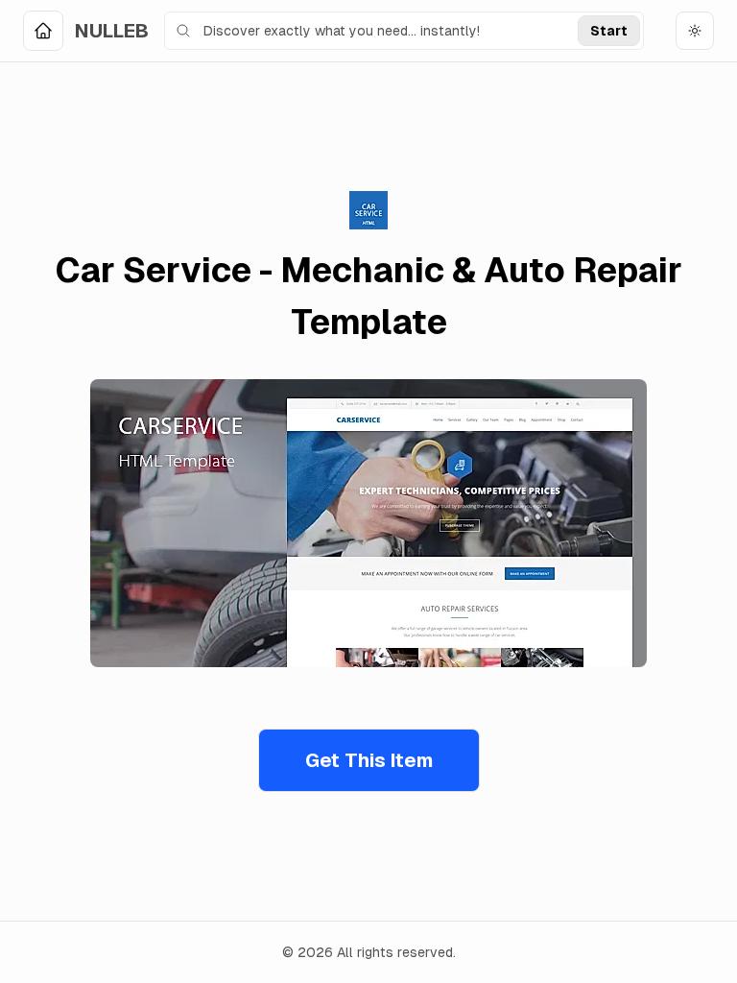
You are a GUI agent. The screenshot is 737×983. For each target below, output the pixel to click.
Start (609, 30)
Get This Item (369, 760)
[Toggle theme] (695, 31)
